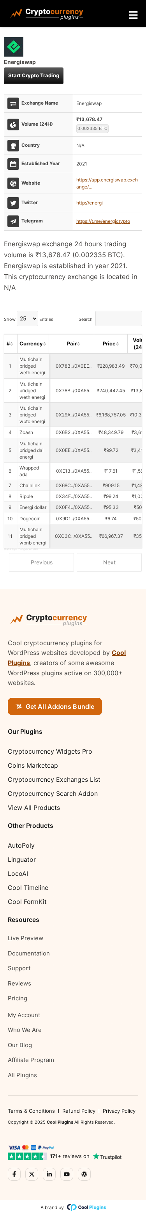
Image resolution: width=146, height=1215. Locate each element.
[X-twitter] (31, 1174)
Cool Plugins (60, 1122)
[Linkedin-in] (49, 1174)
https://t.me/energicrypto (103, 221)
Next (109, 562)
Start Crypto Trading (33, 75)
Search (86, 319)
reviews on (70, 1156)
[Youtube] (66, 1174)
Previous (42, 562)
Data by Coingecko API (21, 549)
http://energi (89, 203)
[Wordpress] (84, 1174)
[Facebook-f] (14, 1174)
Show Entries (28, 319)
